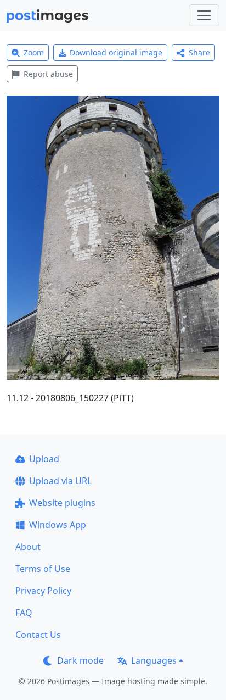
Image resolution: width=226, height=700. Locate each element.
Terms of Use (42, 569)
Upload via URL (60, 481)
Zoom (34, 52)
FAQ (23, 613)
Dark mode (80, 660)
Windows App (57, 525)
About (28, 547)
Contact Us (38, 635)
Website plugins (62, 503)
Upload (44, 459)
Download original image (116, 52)
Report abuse (48, 74)
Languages (154, 660)
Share (199, 52)
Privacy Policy (43, 591)
